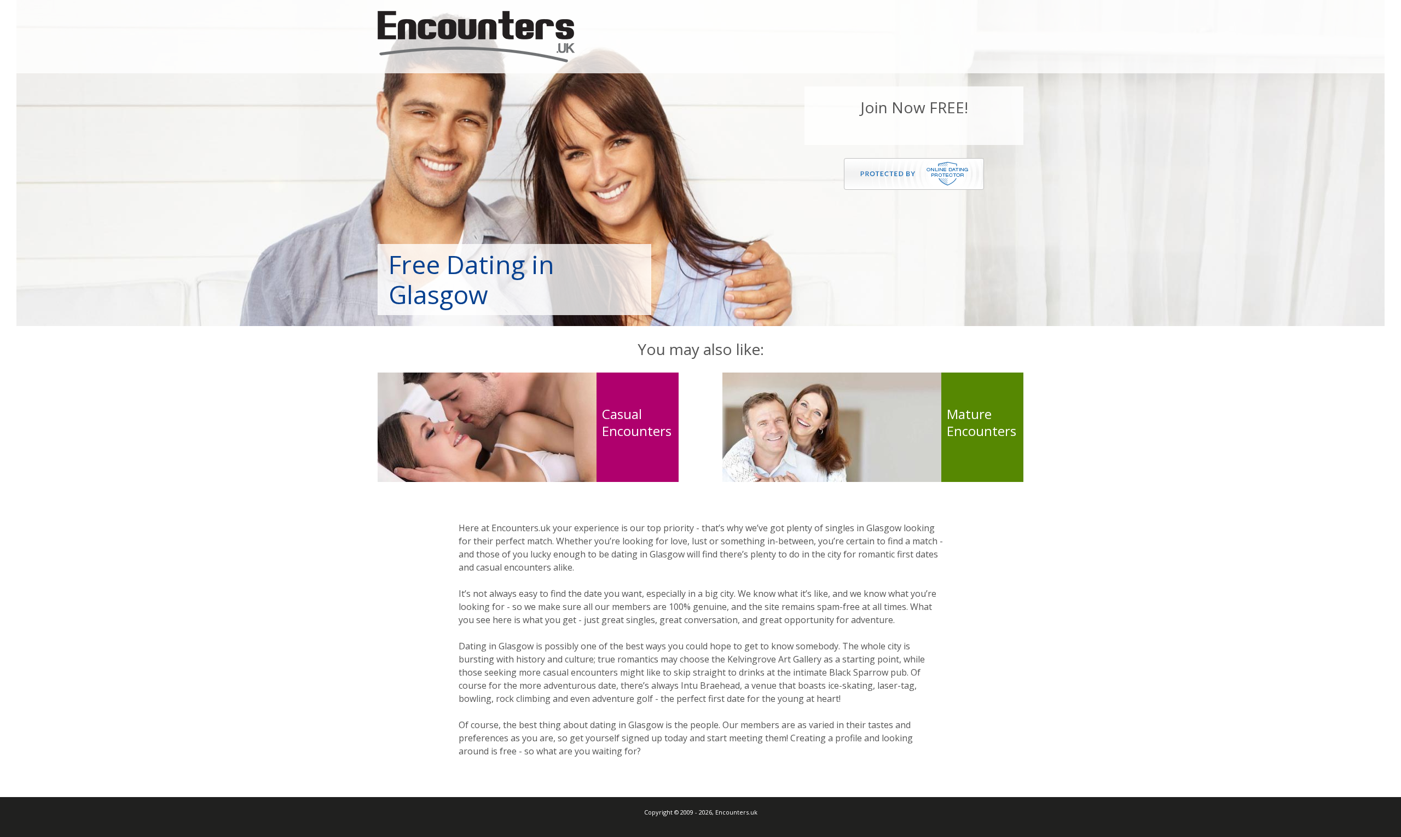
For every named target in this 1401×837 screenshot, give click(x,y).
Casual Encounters (636, 422)
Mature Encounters (981, 422)
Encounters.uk (476, 36)
